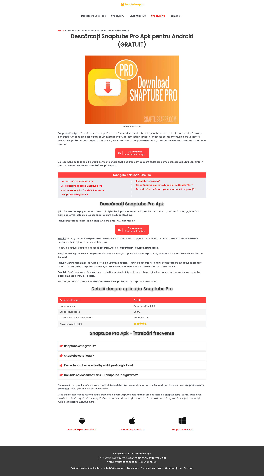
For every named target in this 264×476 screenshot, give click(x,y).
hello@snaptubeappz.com (122, 461)
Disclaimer (133, 468)
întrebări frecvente (114, 468)
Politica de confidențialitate (86, 468)
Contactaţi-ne (173, 468)
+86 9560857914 (148, 461)
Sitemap (188, 468)
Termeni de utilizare (152, 468)
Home (61, 30)
